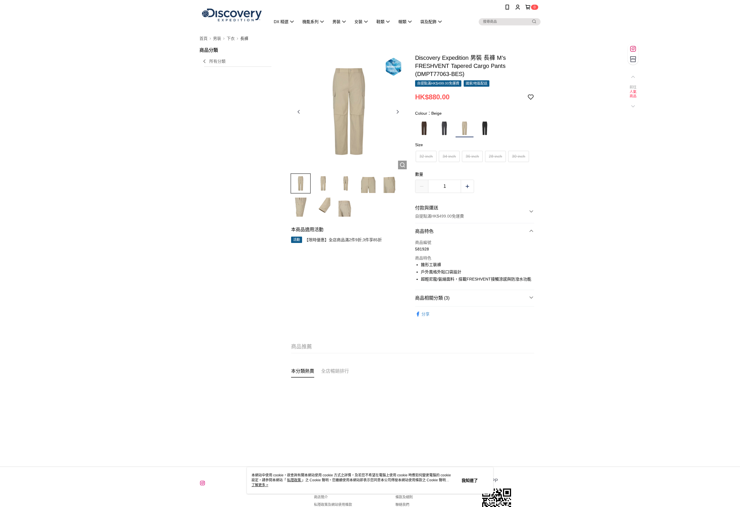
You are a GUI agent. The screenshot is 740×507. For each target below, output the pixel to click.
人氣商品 (633, 94)
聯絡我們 (402, 505)
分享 (425, 314)
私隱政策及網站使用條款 (333, 505)
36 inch (472, 156)
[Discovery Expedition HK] (231, 15)
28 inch (495, 156)
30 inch (518, 156)
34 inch (449, 156)
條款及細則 (404, 497)
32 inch (426, 156)
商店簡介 (321, 497)
